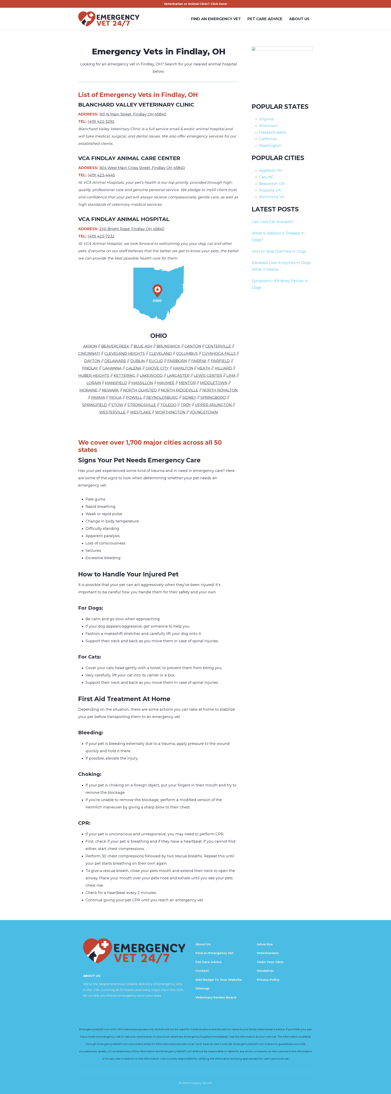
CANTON (193, 346)
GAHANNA (112, 368)
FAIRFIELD (220, 361)
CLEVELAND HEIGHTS (124, 353)
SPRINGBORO (213, 397)
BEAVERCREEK (115, 346)
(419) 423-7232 (101, 236)
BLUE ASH (143, 346)
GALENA (133, 368)
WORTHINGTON (170, 412)
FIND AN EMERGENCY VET (216, 19)
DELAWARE (115, 361)
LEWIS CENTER (208, 375)
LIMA (231, 375)
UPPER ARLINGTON (213, 405)
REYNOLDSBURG (162, 397)
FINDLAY (90, 368)
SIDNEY (189, 397)
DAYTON (92, 361)
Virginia (266, 119)
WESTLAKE (140, 412)
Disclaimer (265, 971)
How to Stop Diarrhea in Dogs (279, 251)
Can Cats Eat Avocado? (273, 222)
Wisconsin (268, 125)
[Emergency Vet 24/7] (108, 18)
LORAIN (94, 383)
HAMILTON (183, 368)
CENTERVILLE (218, 346)
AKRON (90, 346)
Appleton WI (270, 170)
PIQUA (115, 397)
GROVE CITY (157, 368)
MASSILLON (142, 383)
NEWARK (110, 390)
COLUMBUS (187, 353)
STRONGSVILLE (141, 405)
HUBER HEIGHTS (93, 375)
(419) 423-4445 (101, 175)
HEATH (203, 368)
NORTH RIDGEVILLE (179, 390)
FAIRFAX (198, 361)
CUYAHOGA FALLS (219, 353)
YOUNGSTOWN (204, 412)
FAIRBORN (177, 361)
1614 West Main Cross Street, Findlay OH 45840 (142, 168)
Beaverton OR (272, 183)
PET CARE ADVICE (264, 19)
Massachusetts (272, 132)
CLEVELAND (160, 353)
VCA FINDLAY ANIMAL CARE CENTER (129, 158)
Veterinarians (268, 953)
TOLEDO (168, 405)
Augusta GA (270, 190)
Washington (270, 145)
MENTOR (187, 383)
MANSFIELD (116, 383)
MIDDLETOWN (213, 383)
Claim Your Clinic (270, 962)
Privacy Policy (268, 980)
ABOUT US (299, 19)
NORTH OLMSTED (140, 390)
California (268, 139)
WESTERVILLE (112, 412)
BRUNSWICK (168, 346)
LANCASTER (178, 375)
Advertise (265, 944)
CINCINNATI (89, 353)
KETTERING (124, 375)
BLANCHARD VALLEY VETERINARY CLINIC (136, 104)
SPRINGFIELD (94, 405)
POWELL (134, 397)
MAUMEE (166, 383)
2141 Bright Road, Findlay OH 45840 (131, 229)
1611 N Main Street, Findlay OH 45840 (132, 114)
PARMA (98, 397)
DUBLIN (137, 361)
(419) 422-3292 (101, 121)
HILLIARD (223, 368)
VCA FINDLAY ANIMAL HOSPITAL (123, 219)
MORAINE (88, 390)
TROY (186, 405)
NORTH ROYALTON (220, 390)
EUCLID (156, 361)
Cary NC (266, 177)
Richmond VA (271, 197)
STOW (117, 405)
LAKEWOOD (151, 375)
